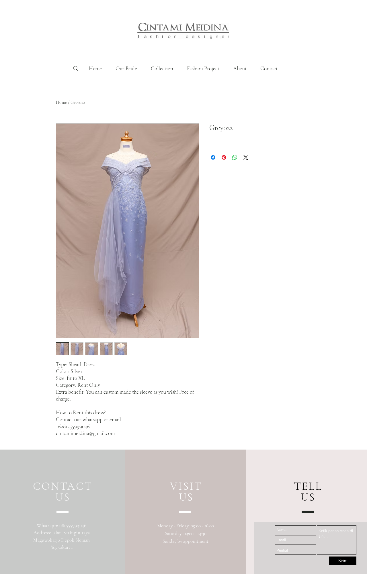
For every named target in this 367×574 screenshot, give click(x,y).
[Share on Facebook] (213, 157)
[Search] (76, 69)
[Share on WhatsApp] (234, 157)
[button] (162, 68)
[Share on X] (245, 157)
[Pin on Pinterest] (223, 157)
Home (61, 102)
